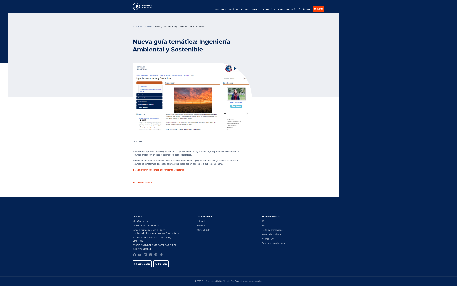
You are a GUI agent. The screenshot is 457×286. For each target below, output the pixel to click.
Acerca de (137, 26)
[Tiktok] (161, 255)
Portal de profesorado (272, 230)
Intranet (201, 221)
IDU (263, 221)
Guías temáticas (285, 9)
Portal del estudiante (271, 234)
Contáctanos (304, 9)
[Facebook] (134, 255)
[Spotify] (156, 255)
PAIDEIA (201, 225)
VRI (263, 225)
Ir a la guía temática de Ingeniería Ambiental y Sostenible (159, 170)
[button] (221, 9)
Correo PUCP (203, 230)
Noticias (148, 26)
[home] (142, 6)
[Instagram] (150, 255)
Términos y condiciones (273, 243)
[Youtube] (140, 255)
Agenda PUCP (268, 239)
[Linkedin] (145, 255)
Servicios (233, 9)
